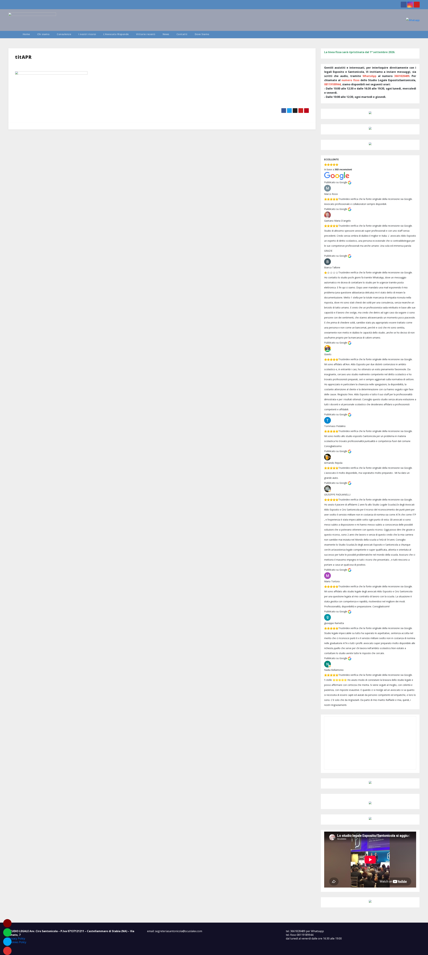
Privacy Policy (16, 938)
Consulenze (64, 34)
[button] (419, 34)
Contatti (182, 34)
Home (26, 34)
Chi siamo (43, 34)
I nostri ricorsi (87, 34)
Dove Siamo (202, 34)
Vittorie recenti (145, 34)
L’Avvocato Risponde (116, 34)
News (166, 34)
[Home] (13, 34)
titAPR (23, 57)
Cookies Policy (17, 942)
